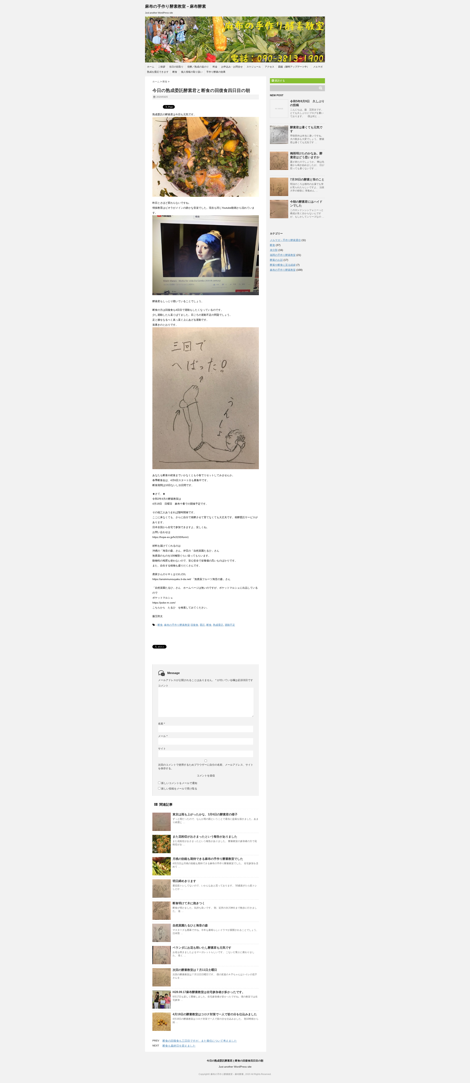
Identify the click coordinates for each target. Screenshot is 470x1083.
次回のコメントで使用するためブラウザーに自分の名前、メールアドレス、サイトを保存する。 (205, 766)
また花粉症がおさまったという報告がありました (205, 836)
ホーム (150, 66)
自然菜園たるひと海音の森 (190, 925)
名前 (161, 723)
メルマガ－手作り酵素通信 (285, 240)
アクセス (269, 66)
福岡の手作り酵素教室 (283, 254)
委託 (202, 624)
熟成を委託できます (158, 71)
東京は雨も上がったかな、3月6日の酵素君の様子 (205, 814)
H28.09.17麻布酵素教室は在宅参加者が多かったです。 (209, 992)
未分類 (274, 250)
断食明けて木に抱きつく (189, 903)
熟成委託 (218, 624)
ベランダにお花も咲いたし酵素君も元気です (202, 947)
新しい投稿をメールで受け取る (179, 788)
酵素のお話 (276, 259)
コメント (163, 685)
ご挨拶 (161, 66)
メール (162, 736)
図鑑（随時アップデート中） (293, 66)
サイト (162, 748)
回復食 (194, 624)
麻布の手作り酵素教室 (177, 624)
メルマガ (318, 66)
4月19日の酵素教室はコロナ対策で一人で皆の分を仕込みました (215, 1014)
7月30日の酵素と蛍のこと (307, 179)
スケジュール (254, 66)
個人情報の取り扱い (192, 71)
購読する (279, 80)
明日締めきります (184, 881)
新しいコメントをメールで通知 (179, 783)
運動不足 (230, 624)
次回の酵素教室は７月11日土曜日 (195, 969)
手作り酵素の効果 (215, 71)
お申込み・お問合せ (232, 66)
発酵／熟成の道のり (198, 66)
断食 (174, 71)
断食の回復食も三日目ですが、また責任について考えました (199, 1040)
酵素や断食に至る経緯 (283, 264)
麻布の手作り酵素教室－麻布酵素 (175, 6)
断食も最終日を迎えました (179, 1045)
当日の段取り (176, 66)
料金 (215, 66)
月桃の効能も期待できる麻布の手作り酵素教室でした (208, 858)
